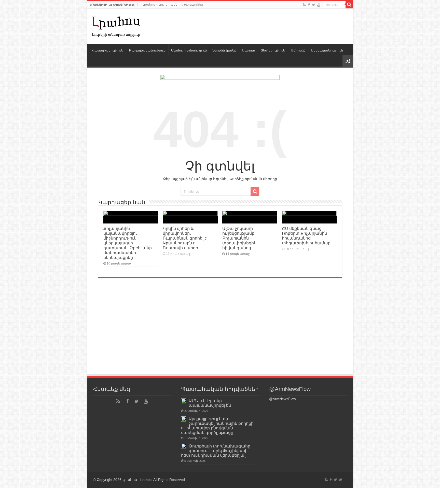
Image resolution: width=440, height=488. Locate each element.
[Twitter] (313, 5)
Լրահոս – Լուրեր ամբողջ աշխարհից (173, 4)
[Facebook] (308, 5)
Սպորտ (248, 50)
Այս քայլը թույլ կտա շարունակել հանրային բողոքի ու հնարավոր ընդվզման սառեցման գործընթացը (217, 425)
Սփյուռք (298, 50)
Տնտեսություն (273, 50)
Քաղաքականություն (147, 50)
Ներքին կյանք (224, 50)
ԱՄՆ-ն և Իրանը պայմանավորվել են (210, 402)
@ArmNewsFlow (290, 389)
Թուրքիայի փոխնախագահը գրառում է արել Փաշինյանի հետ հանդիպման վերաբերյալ (215, 450)
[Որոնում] (349, 4)
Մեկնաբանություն (327, 50)
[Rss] (304, 5)
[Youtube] (319, 5)
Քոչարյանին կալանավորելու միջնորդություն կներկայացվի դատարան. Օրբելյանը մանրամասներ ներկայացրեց (127, 243)
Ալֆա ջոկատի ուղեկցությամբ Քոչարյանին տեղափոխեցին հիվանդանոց (239, 238)
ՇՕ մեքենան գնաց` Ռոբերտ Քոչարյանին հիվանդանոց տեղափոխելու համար (306, 235)
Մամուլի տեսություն (189, 50)
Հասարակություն (107, 50)
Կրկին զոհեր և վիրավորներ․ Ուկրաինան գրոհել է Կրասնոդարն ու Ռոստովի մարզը (185, 238)
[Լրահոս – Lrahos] (116, 25)
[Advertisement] (220, 335)
